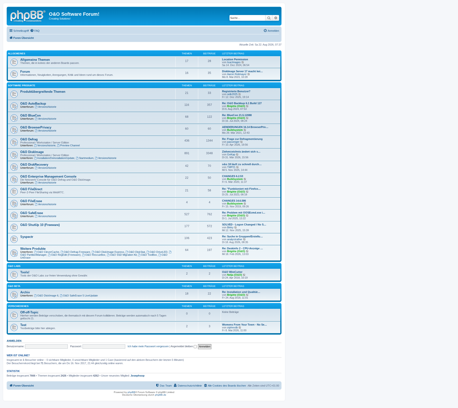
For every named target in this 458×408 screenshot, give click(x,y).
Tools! (24, 272)
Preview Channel (70, 145)
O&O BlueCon (30, 115)
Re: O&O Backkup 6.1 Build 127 (242, 103)
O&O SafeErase (31, 213)
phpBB (131, 392)
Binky (230, 227)
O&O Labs (14, 266)
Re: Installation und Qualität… (241, 292)
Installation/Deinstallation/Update (55, 158)
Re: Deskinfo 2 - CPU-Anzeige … (242, 248)
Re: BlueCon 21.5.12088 (237, 115)
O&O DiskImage (32, 152)
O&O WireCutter (232, 271)
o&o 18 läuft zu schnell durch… (242, 164)
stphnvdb (232, 327)
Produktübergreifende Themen (42, 91)
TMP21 (231, 167)
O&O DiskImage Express (109, 251)
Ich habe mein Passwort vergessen (148, 346)
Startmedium (86, 158)
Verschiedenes (18, 306)
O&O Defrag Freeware (77, 251)
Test (23, 325)
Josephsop (137, 375)
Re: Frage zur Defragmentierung (242, 139)
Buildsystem (235, 129)
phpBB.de (160, 394)
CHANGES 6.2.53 (232, 176)
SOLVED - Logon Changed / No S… (244, 224)
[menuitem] (35, 31)
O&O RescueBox (95, 254)
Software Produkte (21, 85)
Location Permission (235, 59)
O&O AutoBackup (33, 103)
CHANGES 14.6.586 (234, 200)
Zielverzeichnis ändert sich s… (241, 151)
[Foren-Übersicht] (28, 15)
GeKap (231, 154)
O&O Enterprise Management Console (48, 176)
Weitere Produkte (33, 248)
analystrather (234, 239)
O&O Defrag (29, 139)
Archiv (25, 292)
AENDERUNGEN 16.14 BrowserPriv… (245, 127)
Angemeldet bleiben (182, 346)
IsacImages (234, 62)
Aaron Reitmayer (237, 74)
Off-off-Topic (29, 312)
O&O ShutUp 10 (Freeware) (40, 225)
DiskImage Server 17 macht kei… (242, 71)
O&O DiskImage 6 (47, 295)
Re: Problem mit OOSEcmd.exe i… (243, 212)
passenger (233, 141)
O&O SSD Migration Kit (123, 254)
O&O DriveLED (158, 251)
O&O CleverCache (48, 251)
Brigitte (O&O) (236, 106)
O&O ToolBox (149, 254)
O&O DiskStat (137, 251)
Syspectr (26, 237)
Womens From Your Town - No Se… (244, 324)
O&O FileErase (31, 201)
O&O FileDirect (31, 189)
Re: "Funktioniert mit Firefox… (241, 188)
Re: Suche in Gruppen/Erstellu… (242, 236)
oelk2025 (232, 94)
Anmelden (14, 340)
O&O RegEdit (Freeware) (66, 254)
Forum (25, 71)
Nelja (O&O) (234, 274)
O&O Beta (14, 286)
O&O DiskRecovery (34, 164)
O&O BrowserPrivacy (35, 127)
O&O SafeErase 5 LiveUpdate (80, 295)
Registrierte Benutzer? (236, 91)
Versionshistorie (47, 106)
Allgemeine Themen (35, 59)
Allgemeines (16, 53)
